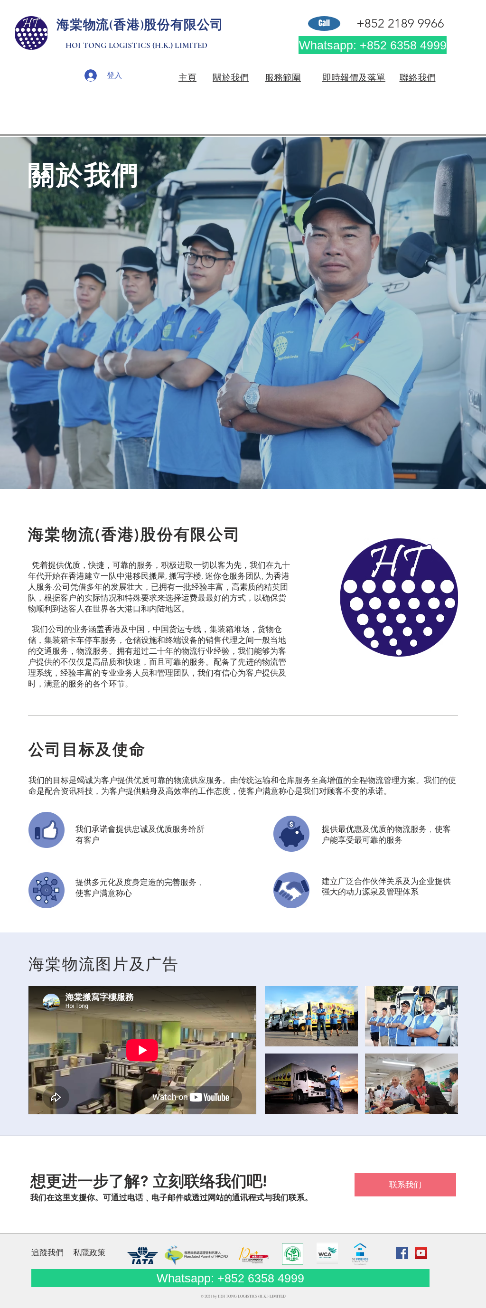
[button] (311, 1016)
